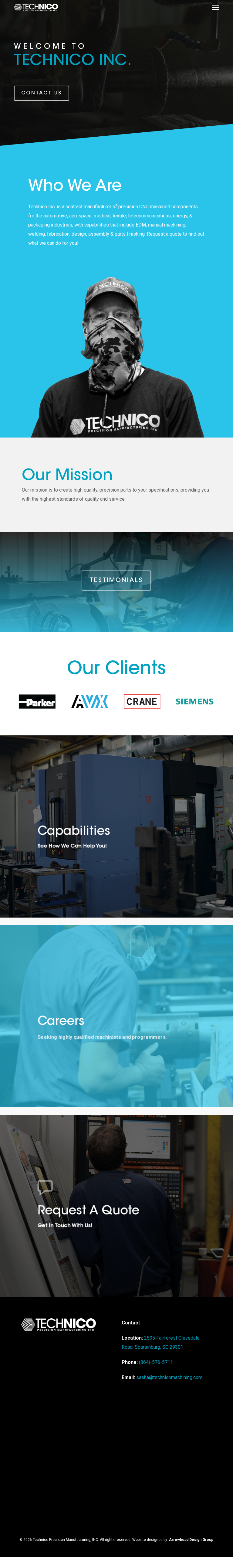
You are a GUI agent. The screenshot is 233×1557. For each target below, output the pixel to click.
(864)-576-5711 (156, 1362)
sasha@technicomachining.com (169, 1377)
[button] (215, 7)
